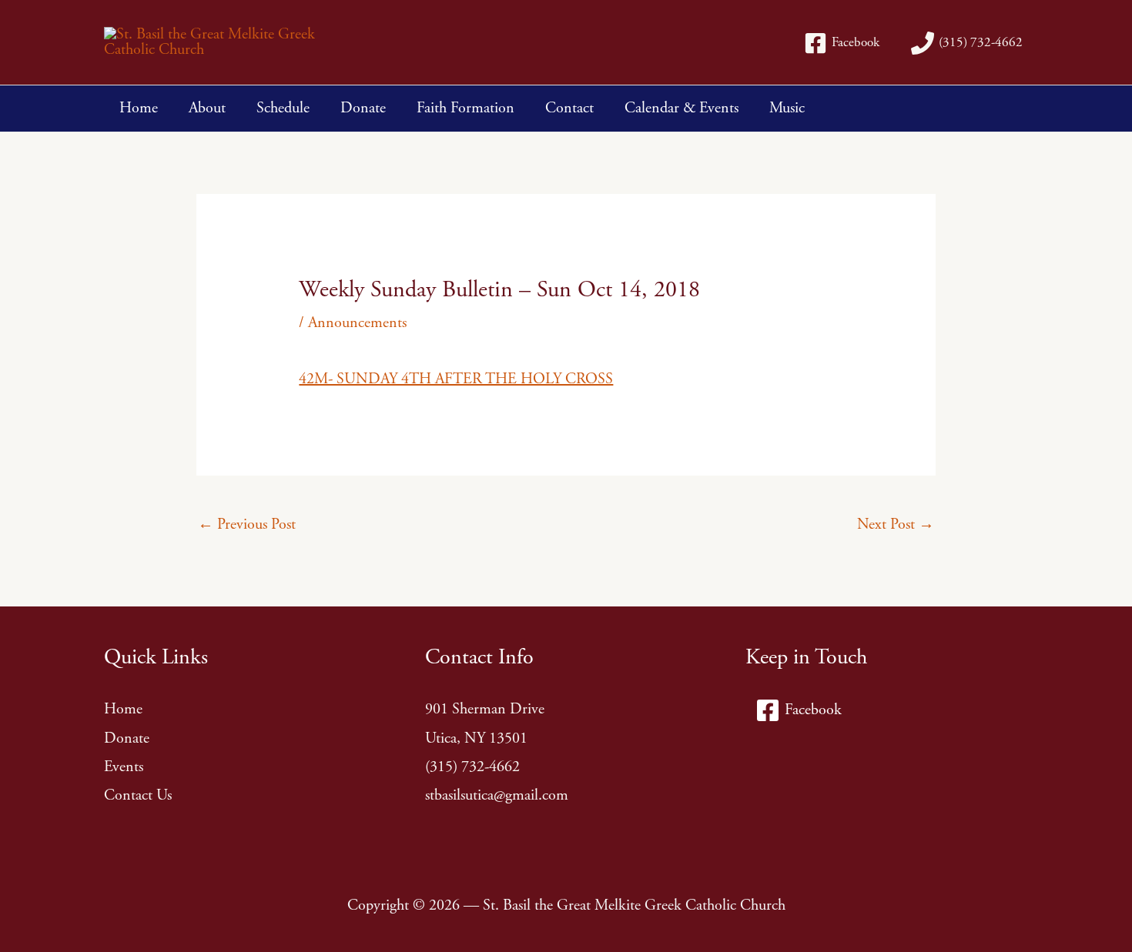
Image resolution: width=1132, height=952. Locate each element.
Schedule (283, 108)
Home (138, 108)
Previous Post (247, 524)
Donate (363, 108)
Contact (569, 108)
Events (123, 767)
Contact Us (138, 795)
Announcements (357, 322)
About (207, 108)
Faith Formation (465, 108)
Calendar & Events (681, 108)
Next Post (895, 524)
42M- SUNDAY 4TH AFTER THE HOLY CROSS (456, 379)
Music (787, 108)
